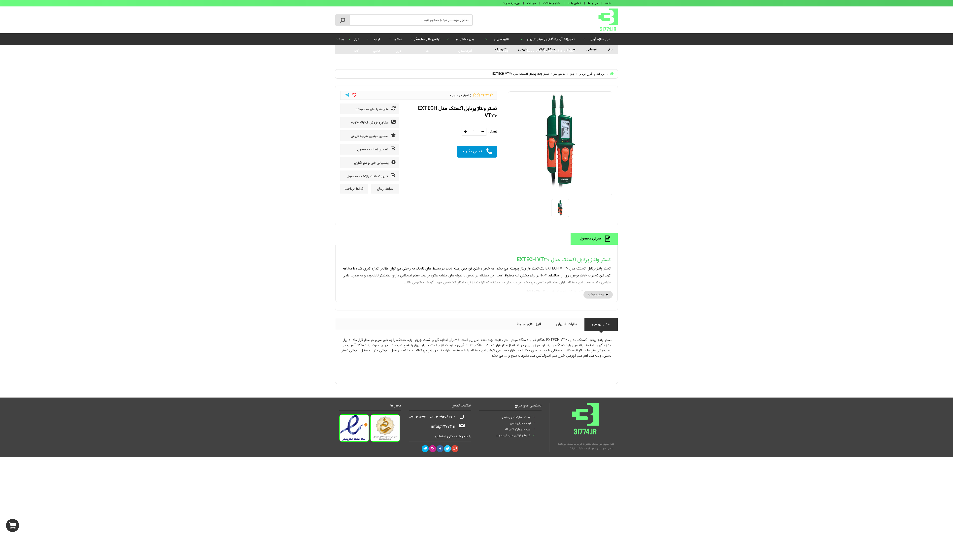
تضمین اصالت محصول (373, 149)
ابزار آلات (356, 40)
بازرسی (522, 49)
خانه (608, 3)
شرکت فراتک (576, 448)
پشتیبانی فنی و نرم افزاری (372, 163)
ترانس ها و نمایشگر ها (427, 40)
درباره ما (593, 3)
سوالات (531, 3)
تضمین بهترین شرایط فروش (370, 136)
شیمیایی (591, 49)
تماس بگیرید (472, 151)
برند (341, 39)
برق (610, 49)
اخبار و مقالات (551, 3)
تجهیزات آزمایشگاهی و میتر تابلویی (551, 40)
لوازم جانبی (377, 40)
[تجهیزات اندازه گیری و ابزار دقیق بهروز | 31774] (608, 19)
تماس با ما (574, 3)
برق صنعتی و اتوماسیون (465, 40)
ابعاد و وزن (398, 40)
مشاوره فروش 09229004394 (370, 122)
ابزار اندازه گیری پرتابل (600, 40)
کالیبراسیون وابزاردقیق (501, 40)
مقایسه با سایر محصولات (373, 109)
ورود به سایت (511, 3)
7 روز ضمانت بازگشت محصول (368, 176)
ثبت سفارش (61, 524)
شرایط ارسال (385, 188)
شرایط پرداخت (354, 188)
